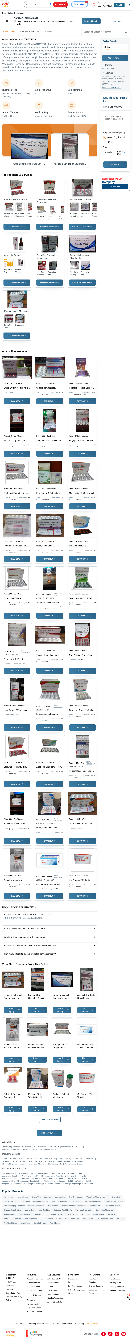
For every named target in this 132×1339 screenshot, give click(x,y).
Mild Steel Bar (44, 1210)
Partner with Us (33, 1304)
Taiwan (23, 1323)
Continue (115, 165)
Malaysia (40, 1323)
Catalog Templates (55, 1298)
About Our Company (35, 1279)
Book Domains (53, 1283)
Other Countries (91, 1323)
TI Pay (50, 1286)
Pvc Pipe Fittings (10, 1223)
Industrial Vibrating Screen (44, 1201)
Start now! (115, 187)
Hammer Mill (53, 1206)
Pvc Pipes (121, 1219)
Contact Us (31, 1300)
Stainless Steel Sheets (63, 1210)
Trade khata (52, 1290)
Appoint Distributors (55, 1302)
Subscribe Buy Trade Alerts (76, 1291)
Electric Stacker (10, 1201)
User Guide (10, 1286)
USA (75, 1323)
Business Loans (53, 1294)
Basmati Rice (60, 1197)
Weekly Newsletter (34, 1312)
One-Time (109, 139)
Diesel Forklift (94, 1206)
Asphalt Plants (9, 1214)
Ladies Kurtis (72, 1214)
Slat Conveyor (24, 1214)
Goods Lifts (74, 1219)
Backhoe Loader (76, 1197)
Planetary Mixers (56, 1214)
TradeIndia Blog (33, 1286)
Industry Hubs (115, 1283)
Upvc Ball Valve (40, 1223)
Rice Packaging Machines (14, 1206)
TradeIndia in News (35, 1290)
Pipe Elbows (55, 1223)
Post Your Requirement (94, 1280)
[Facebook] (103, 1334)
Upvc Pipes (25, 1223)
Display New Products (73, 1280)
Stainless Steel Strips (84, 1210)
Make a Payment (34, 1308)
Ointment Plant (40, 1214)
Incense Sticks (47, 1219)
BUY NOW (15, 401)
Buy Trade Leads (75, 1286)
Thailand (31, 1323)
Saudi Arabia (66, 1323)
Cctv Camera (98, 1214)
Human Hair (8, 1197)
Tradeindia (6, 13)
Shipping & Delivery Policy (14, 1298)
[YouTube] (124, 1334)
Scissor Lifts (25, 1201)
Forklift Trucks (22, 1197)
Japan (8, 1323)
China (15, 1323)
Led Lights (85, 1214)
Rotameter (62, 1201)
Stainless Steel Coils (104, 1219)
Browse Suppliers (96, 1286)
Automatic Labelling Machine (73, 1206)
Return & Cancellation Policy (13, 1291)
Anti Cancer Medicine (12, 1219)
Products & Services (29, 32)
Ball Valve (111, 1214)
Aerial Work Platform (111, 1206)
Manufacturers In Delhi (111, 88)
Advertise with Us (54, 1279)
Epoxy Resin (30, 1210)
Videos (112, 1294)
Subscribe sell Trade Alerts (97, 1291)
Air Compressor (31, 1219)
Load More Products (50, 1120)
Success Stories (33, 1283)
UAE (58, 1323)
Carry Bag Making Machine (97, 1197)
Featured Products (117, 1290)
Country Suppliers (117, 1286)
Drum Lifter (116, 1197)
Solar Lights (61, 1219)
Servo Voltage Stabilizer (41, 1197)
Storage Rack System (12, 1210)
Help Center (11, 1282)
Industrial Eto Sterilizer (114, 1201)
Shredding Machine (36, 1206)
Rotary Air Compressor (92, 1201)
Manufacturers (115, 1279)
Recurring (122, 137)
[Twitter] (117, 1334)
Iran (81, 1323)
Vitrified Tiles (87, 1219)
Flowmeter (75, 1201)
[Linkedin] (110, 1334)
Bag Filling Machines (104, 1210)
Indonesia (50, 1323)
